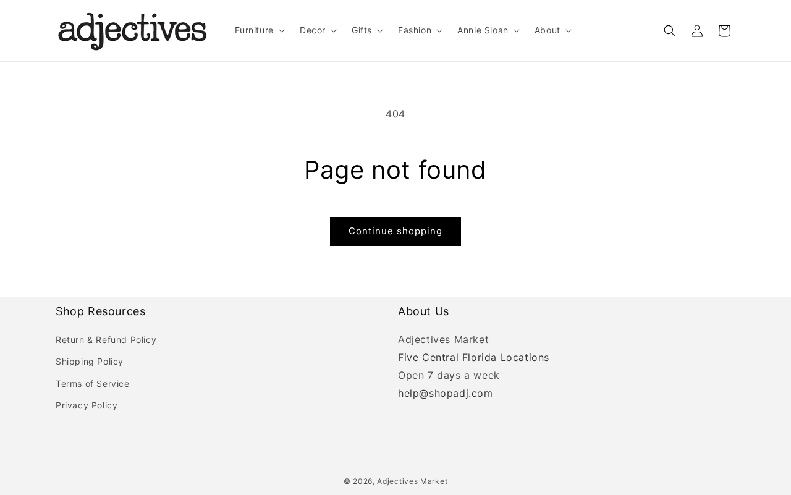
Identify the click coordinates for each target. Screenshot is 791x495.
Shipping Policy (90, 361)
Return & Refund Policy (106, 339)
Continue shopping (395, 231)
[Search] (669, 30)
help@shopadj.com (445, 393)
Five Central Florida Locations (473, 357)
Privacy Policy (86, 405)
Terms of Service (93, 383)
